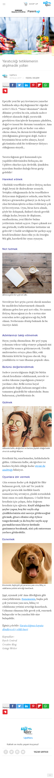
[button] (4, 4)
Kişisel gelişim (23, 52)
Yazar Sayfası (41, 752)
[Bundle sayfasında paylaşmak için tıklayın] (5, 91)
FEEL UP (8, 52)
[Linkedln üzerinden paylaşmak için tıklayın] (26, 85)
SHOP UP (33, 4)
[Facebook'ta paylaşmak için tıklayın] (13, 85)
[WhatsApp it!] (45, 85)
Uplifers (13, 75)
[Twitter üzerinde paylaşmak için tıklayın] (19, 85)
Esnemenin (28, 599)
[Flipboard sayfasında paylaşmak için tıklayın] (39, 85)
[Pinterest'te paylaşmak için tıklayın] (33, 85)
